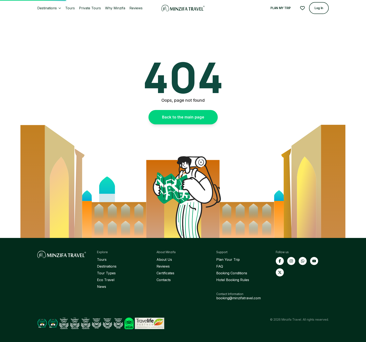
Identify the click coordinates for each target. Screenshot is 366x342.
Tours (102, 259)
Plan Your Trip (228, 259)
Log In (319, 8)
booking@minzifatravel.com (238, 298)
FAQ (219, 266)
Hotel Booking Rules (232, 280)
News (101, 286)
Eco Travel (105, 280)
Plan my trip (280, 8)
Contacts (164, 280)
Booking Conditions (231, 273)
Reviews (163, 266)
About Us (164, 259)
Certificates (165, 273)
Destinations (106, 266)
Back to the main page (183, 117)
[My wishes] (302, 8)
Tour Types (106, 273)
